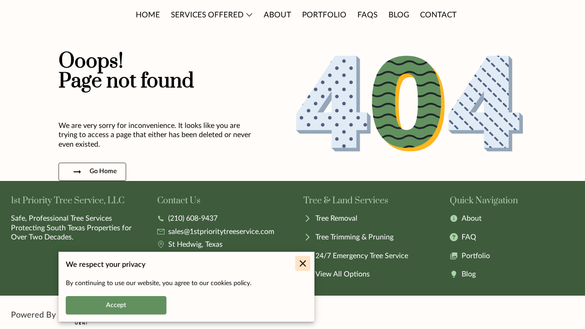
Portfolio (476, 256)
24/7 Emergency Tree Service (361, 256)
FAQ (469, 237)
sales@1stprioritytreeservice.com (221, 231)
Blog (469, 274)
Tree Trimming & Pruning (354, 237)
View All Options (342, 274)
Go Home (103, 171)
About (472, 218)
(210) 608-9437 (193, 218)
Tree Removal (336, 218)
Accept (116, 305)
